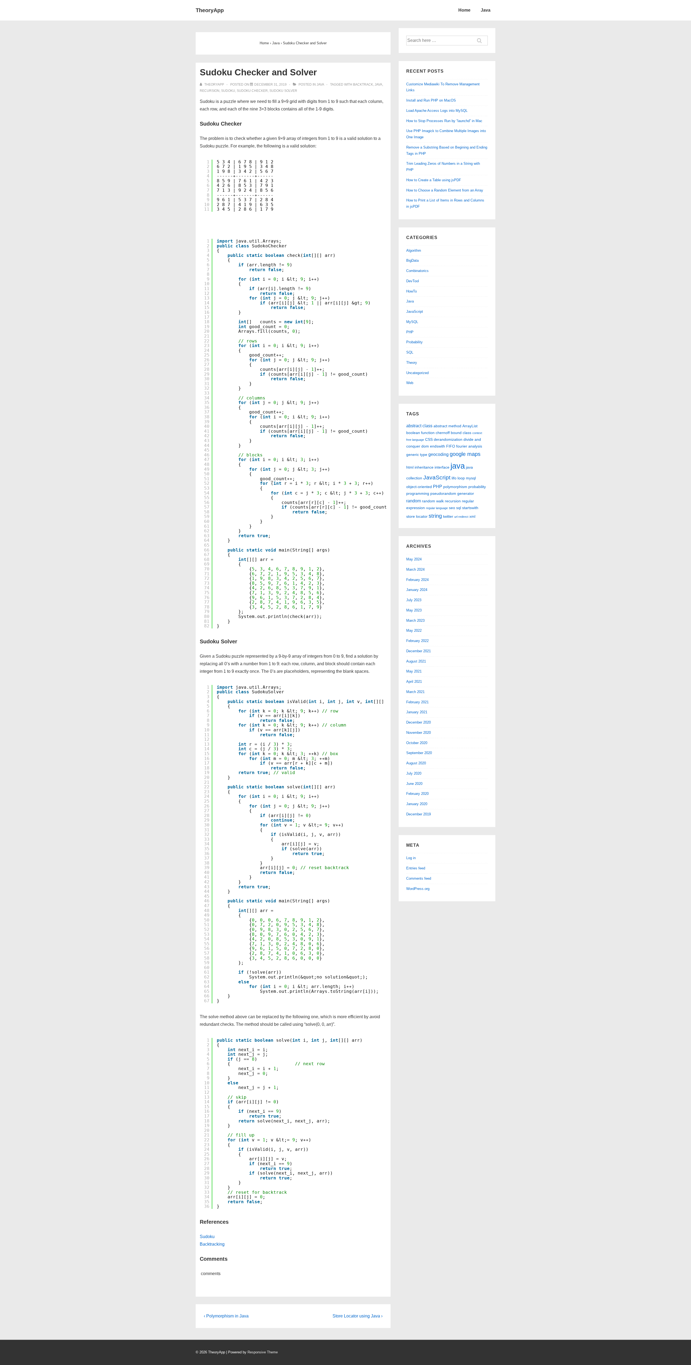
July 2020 (413, 773)
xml (472, 516)
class (467, 433)
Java (485, 10)
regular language (437, 508)
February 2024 (417, 580)
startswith (470, 508)
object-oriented (419, 487)
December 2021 (418, 651)
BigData (412, 260)
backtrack (363, 84)
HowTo (411, 291)
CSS (429, 439)
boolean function (420, 433)
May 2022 (414, 630)
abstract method (447, 426)
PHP (410, 332)
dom (425, 446)
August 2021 (416, 661)
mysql (471, 478)
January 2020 (416, 804)
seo (452, 508)
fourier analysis (469, 446)
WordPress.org (417, 889)
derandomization (448, 439)
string (435, 516)
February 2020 (417, 794)
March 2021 (415, 692)
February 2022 (417, 641)
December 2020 (418, 722)
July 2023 (413, 600)
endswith (437, 446)
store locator (417, 516)
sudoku (228, 91)
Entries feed (415, 868)
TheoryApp (210, 10)
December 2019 (418, 814)
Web (409, 383)
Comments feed (418, 878)
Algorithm (413, 250)
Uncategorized (417, 373)
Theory (411, 363)
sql (458, 508)
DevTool (412, 281)
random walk (433, 501)
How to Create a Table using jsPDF (433, 180)
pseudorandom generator (452, 493)
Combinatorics (417, 271)
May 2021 (414, 671)
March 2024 (415, 569)
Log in (411, 858)
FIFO (450, 446)
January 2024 (416, 590)
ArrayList (469, 426)
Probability (414, 342)
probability (477, 487)
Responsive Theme (263, 1352)
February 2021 (417, 702)
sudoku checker (252, 91)
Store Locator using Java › (357, 1316)
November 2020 (418, 733)
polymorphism (455, 487)
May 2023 (414, 610)
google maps (465, 454)
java (378, 84)
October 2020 (416, 743)
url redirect (461, 516)
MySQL (412, 322)
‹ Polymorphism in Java (226, 1316)
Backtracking (212, 1244)
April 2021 (414, 682)
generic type (416, 454)
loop (461, 478)
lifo (454, 478)
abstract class (419, 425)
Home (464, 10)
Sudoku (207, 1236)
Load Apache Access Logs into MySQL (437, 111)
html (410, 467)
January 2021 (416, 712)
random (413, 500)
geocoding (438, 454)
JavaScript (414, 312)
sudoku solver (283, 91)
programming (417, 493)
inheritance (424, 467)
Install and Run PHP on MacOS (431, 100)
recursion (209, 91)
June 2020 (414, 784)
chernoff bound (449, 433)
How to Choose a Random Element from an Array (444, 190)
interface (442, 467)
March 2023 (415, 620)
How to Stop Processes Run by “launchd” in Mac (444, 121)
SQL (409, 352)
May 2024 (414, 559)
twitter (448, 516)
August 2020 (416, 763)
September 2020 (419, 753)
